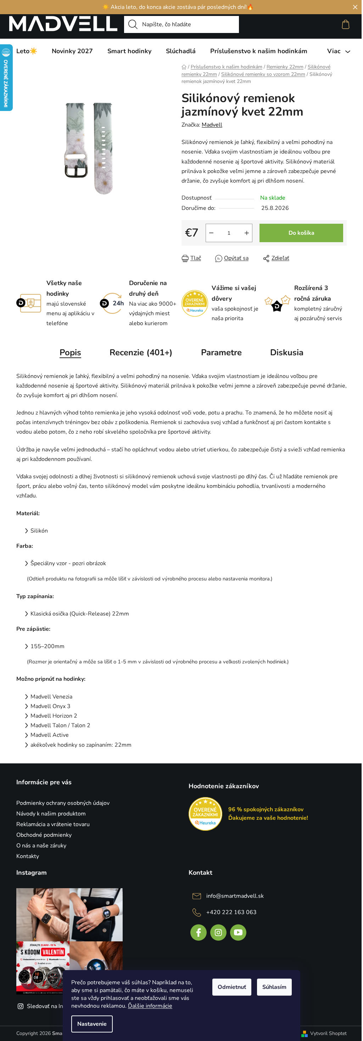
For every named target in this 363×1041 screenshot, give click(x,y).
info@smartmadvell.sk (235, 896)
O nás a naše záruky (41, 846)
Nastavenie (92, 1024)
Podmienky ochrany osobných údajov (63, 803)
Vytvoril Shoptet (328, 1033)
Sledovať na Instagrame (57, 1006)
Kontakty (27, 856)
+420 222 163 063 (231, 912)
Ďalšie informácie (150, 1006)
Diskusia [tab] (286, 352)
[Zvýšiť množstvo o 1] (246, 233)
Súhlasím (274, 987)
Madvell (212, 125)
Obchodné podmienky (44, 835)
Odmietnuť (232, 987)
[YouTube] (238, 932)
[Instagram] (218, 932)
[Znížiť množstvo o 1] (211, 233)
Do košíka (301, 233)
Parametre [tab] (221, 352)
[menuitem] (26, 51)
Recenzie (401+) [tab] (141, 352)
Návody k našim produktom (51, 814)
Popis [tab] (70, 352)
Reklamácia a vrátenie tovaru (53, 824)
